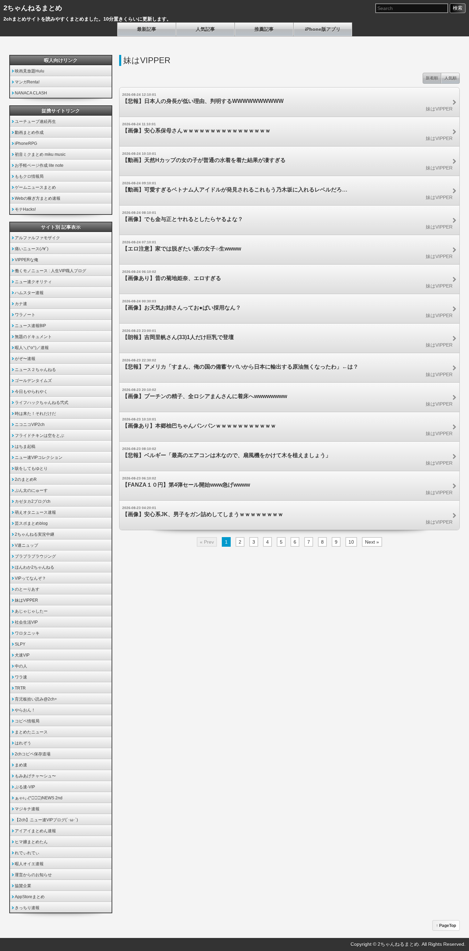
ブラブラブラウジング (35, 556)
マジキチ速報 (27, 809)
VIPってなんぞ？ (30, 578)
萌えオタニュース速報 (35, 512)
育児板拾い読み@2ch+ (36, 699)
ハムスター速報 (29, 292)
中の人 (21, 666)
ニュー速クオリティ (33, 281)
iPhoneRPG (26, 143)
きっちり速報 (27, 907)
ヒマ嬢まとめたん (31, 841)
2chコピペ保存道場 (32, 754)
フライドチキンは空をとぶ (39, 435)
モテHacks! (25, 209)
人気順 (450, 78)
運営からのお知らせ (33, 874)
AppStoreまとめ (30, 896)
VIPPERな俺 (26, 259)
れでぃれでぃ (27, 852)
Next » (372, 542)
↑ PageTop (446, 925)
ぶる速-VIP (25, 787)
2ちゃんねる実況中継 (34, 534)
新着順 (432, 78)
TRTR (20, 688)
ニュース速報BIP (30, 325)
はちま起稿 (25, 446)
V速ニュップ (26, 545)
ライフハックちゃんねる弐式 (41, 402)
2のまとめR (26, 479)
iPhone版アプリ (323, 29)
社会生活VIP (26, 622)
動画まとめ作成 (29, 132)
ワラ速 (21, 677)
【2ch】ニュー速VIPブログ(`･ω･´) (46, 819)
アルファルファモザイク (37, 237)
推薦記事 (264, 29)
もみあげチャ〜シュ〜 (35, 776)
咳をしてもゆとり (31, 468)
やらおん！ (25, 710)
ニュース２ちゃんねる (35, 369)
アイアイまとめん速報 (35, 830)
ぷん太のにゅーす (31, 490)
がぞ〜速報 (25, 358)
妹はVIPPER (26, 600)
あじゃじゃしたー (31, 611)
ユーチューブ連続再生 (35, 121)
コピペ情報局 (27, 721)
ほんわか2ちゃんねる (34, 567)
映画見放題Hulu (29, 71)
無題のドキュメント (33, 336)
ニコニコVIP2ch (30, 424)
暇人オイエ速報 (29, 863)
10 (351, 542)
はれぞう (23, 743)
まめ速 (21, 765)
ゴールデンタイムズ (33, 380)
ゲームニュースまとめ (35, 187)
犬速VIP (22, 655)
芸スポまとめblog (31, 523)
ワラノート (25, 314)
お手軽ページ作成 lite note (39, 165)
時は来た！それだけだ (35, 413)
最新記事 (146, 29)
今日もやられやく (31, 391)
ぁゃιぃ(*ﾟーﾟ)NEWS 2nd (38, 798)
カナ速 (21, 303)
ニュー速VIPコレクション (38, 457)
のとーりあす (27, 589)
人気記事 (205, 29)
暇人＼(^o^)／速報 (32, 347)
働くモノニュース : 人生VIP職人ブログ (50, 270)
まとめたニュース (31, 732)
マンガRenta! (27, 82)
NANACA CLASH (31, 93)
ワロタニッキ (27, 633)
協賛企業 (23, 885)
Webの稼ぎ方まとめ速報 (37, 198)
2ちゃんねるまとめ (32, 8)
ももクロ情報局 (29, 176)
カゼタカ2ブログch (32, 501)
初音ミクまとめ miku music (40, 154)
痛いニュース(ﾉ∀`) (31, 248)
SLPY (20, 644)
